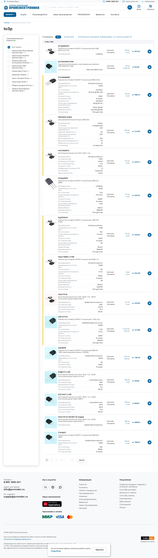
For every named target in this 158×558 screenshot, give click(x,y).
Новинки (83, 496)
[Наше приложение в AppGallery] (59, 504)
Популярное (125, 504)
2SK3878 (62, 348)
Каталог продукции (88, 490)
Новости (83, 484)
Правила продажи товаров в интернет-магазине (132, 486)
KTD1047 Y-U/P (64, 394)
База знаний (125, 502)
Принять (100, 550)
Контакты (83, 487)
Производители (86, 493)
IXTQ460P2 (63, 178)
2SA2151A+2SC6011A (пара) (71, 417)
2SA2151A (62, 294)
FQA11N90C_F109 (66, 257)
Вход (139, 9)
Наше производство (88, 505)
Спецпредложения (87, 499)
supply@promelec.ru (16, 497)
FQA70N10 (63, 218)
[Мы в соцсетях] (45, 487)
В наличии (69, 37)
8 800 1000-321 (12, 482)
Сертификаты (125, 499)
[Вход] (138, 6)
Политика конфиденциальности (17, 539)
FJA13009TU (63, 151)
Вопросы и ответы (127, 493)
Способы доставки (127, 490)
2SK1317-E (63, 317)
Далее (82, 460)
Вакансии (83, 502)
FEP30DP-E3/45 (65, 117)
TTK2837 (62, 433)
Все (58, 37)
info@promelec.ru (14, 489)
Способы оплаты (127, 496)
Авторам (83, 508)
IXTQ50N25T (63, 46)
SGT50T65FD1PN (65, 62)
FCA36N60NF (64, 77)
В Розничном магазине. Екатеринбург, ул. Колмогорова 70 (105, 37)
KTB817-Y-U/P (64, 372)
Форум (122, 507)
